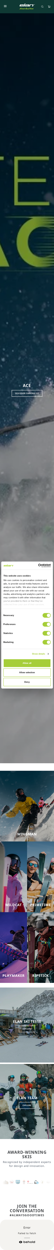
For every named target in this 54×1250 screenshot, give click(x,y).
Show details (38, 654)
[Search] (42, 6)
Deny (27, 682)
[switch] (46, 624)
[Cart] (49, 6)
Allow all (27, 663)
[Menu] (5, 6)
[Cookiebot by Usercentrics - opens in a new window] (38, 565)
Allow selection (27, 672)
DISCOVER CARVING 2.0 (26, 393)
